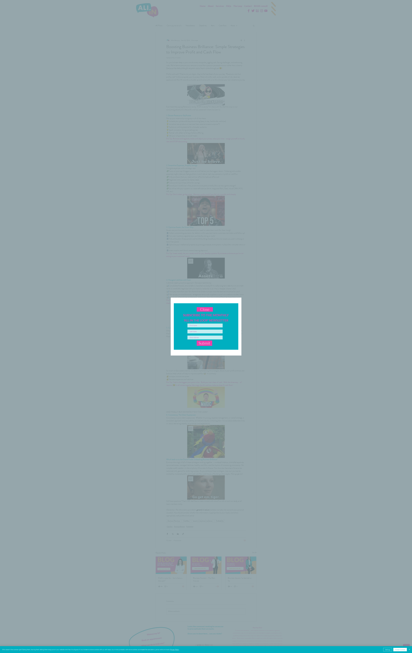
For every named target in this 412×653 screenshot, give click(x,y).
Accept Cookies (400, 650)
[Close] (409, 649)
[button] (205, 309)
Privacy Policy (174, 649)
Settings (387, 650)
